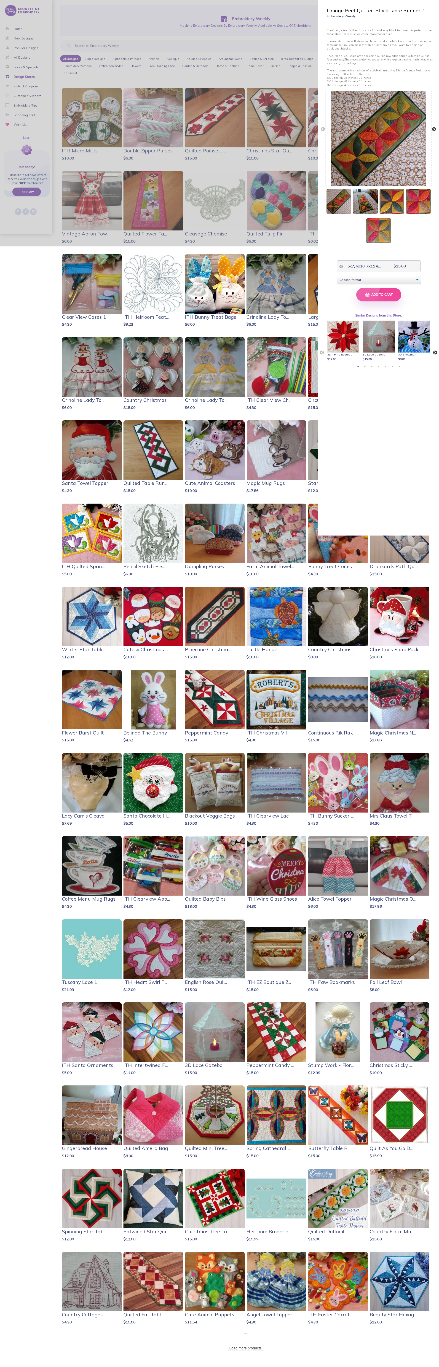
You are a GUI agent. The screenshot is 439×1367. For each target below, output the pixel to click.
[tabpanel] (344, 341)
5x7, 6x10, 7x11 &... (360, 266)
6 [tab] (392, 366)
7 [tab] (399, 366)
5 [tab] (385, 366)
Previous (323, 129)
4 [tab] (378, 366)
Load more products (245, 1348)
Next (434, 129)
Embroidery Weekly (341, 16)
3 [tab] (371, 366)
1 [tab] (358, 366)
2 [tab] (365, 366)
